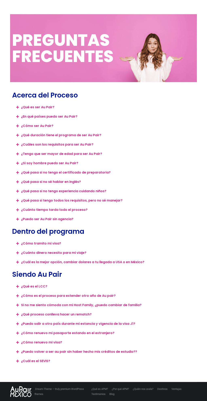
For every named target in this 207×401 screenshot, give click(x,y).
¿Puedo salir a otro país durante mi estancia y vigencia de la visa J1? (78, 323)
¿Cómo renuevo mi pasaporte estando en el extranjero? (67, 333)
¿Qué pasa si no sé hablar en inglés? (51, 181)
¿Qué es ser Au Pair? (37, 107)
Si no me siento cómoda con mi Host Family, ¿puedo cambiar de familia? (81, 305)
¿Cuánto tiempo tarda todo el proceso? (54, 209)
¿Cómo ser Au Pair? (37, 125)
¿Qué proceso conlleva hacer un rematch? (56, 314)
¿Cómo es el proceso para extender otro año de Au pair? (68, 295)
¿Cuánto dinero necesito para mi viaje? (53, 252)
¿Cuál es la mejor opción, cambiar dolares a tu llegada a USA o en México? (82, 262)
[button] (103, 107)
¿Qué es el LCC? (34, 286)
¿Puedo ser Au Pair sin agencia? (47, 219)
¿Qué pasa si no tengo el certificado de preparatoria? (66, 172)
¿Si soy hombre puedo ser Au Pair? (49, 163)
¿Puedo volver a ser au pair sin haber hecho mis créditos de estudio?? (79, 351)
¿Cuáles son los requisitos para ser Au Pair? (57, 144)
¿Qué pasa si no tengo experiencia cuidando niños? (63, 191)
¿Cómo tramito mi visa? (41, 243)
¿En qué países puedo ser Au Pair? (49, 116)
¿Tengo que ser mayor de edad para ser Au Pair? (61, 153)
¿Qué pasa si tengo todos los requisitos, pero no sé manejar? (72, 200)
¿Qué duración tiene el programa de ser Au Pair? (61, 135)
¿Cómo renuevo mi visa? (41, 342)
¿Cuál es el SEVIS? (35, 361)
